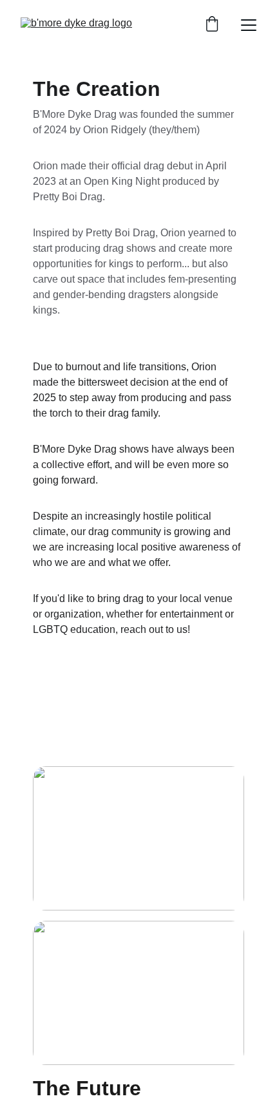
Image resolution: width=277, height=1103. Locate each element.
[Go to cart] (212, 25)
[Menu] (248, 25)
